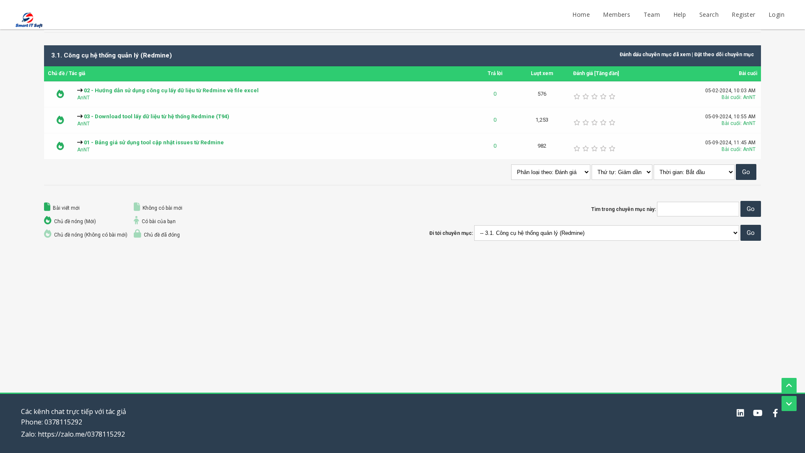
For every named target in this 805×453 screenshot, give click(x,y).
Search (709, 14)
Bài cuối (748, 73)
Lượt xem (542, 73)
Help (679, 14)
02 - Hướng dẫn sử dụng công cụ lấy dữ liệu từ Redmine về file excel (171, 90)
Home (581, 14)
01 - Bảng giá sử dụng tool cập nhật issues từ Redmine (154, 142)
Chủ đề (56, 73)
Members (616, 14)
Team (652, 14)
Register (743, 14)
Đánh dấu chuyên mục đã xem (655, 54)
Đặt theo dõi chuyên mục (724, 54)
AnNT (83, 98)
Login (776, 14)
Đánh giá (583, 73)
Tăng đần (607, 73)
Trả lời (495, 73)
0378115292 (63, 422)
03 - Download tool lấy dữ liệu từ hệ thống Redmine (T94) (156, 116)
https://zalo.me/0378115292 (81, 434)
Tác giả (77, 73)
